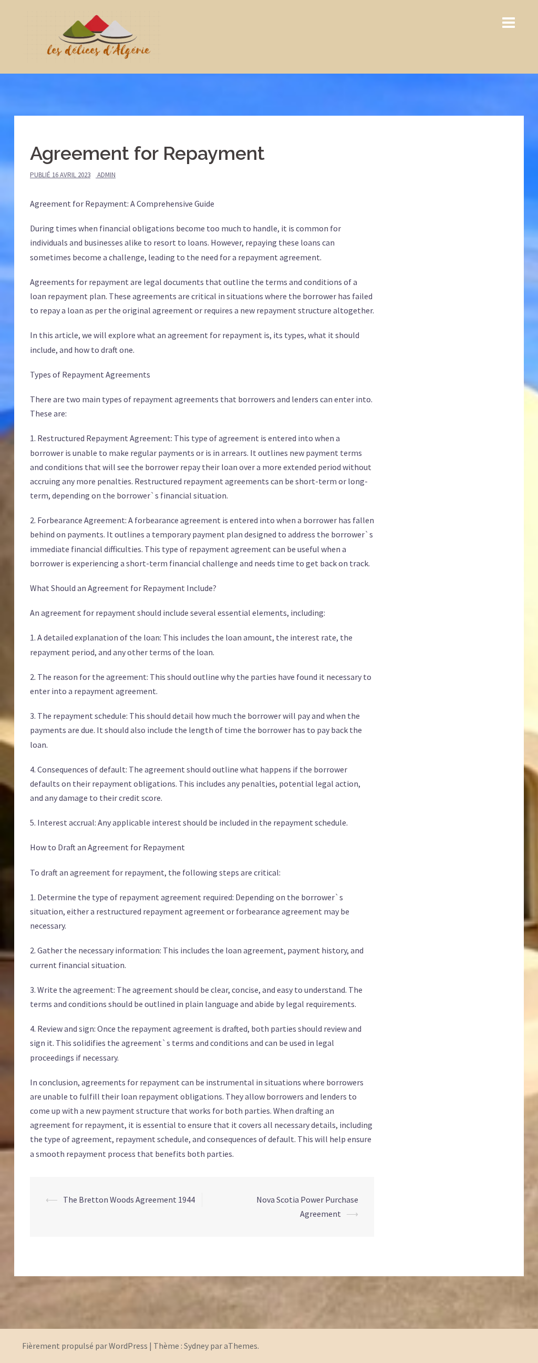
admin (106, 174)
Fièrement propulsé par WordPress (85, 1345)
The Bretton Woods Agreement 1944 (129, 1199)
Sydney (196, 1345)
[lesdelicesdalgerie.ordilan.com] (91, 35)
